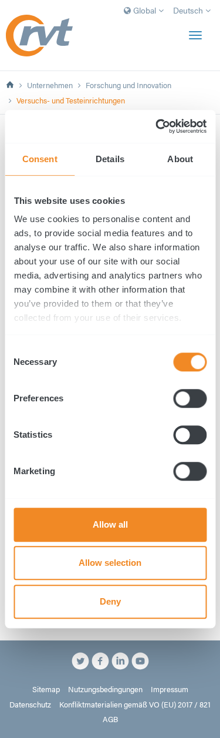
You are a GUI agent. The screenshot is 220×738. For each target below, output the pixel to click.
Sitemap (46, 689)
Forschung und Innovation (128, 85)
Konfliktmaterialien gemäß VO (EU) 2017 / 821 (135, 704)
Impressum (169, 689)
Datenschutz (30, 704)
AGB (110, 719)
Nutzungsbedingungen (105, 689)
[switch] (190, 398)
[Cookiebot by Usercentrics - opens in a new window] (157, 126)
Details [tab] (110, 159)
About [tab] (180, 159)
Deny (110, 601)
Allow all (110, 524)
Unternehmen (50, 85)
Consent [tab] (39, 159)
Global (144, 10)
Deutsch (189, 10)
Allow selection (110, 563)
